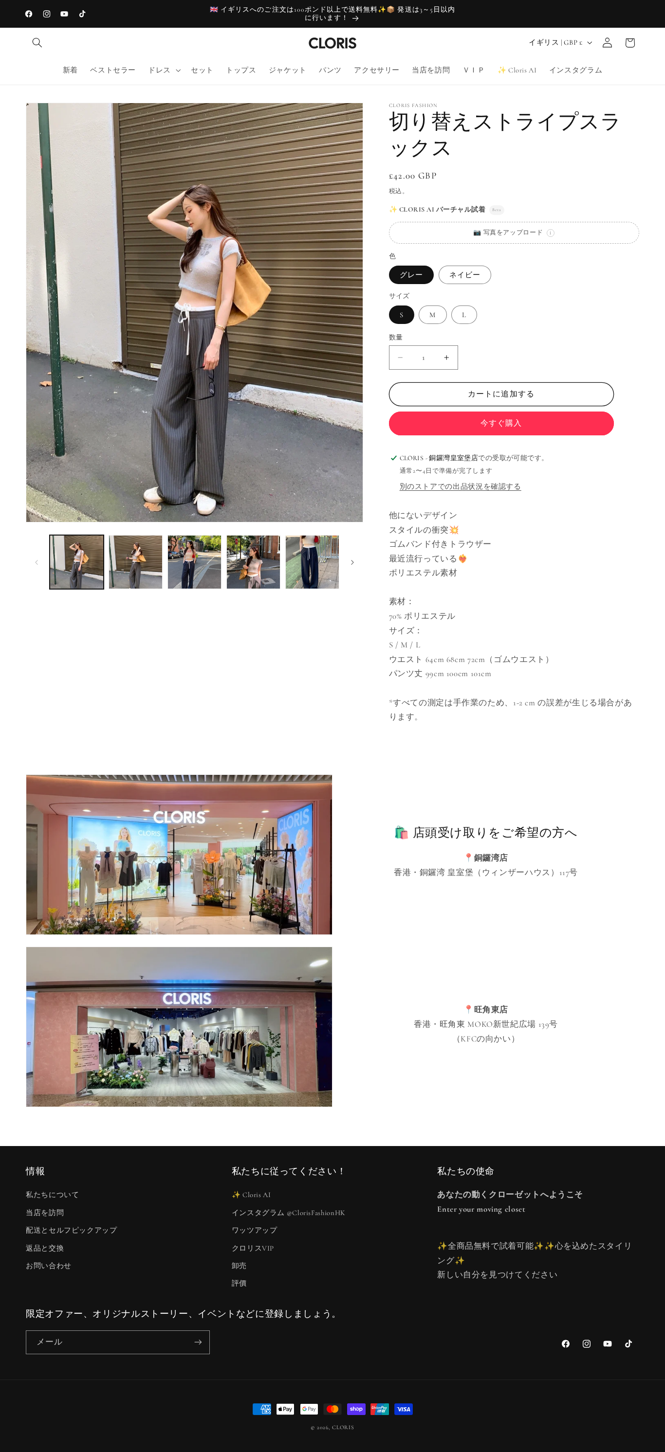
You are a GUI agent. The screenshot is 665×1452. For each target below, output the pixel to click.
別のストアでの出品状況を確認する (460, 486)
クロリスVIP (253, 1248)
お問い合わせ (49, 1265)
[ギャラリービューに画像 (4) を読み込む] (194, 562)
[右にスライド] (352, 562)
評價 (239, 1283)
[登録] (198, 1342)
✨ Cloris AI (251, 1194)
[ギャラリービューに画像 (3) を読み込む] (136, 562)
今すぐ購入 (501, 423)
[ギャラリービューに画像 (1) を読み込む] (77, 562)
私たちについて (52, 1194)
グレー (411, 274)
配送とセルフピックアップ (71, 1230)
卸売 (239, 1265)
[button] (37, 43)
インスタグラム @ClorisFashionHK (289, 1212)
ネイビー (464, 274)
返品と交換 (45, 1248)
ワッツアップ (254, 1230)
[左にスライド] (36, 562)
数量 (396, 337)
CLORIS (343, 1427)
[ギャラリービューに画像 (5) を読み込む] (253, 562)
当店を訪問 (45, 1212)
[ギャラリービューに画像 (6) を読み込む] (312, 562)
